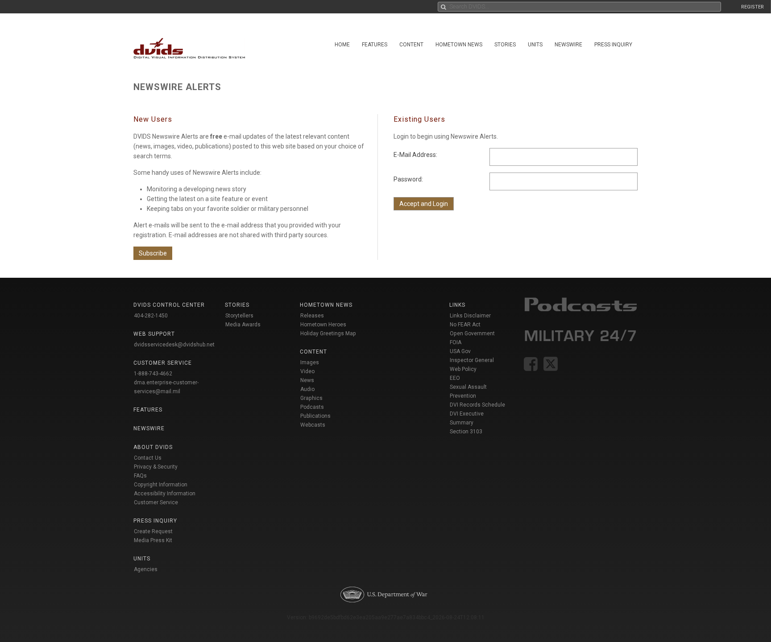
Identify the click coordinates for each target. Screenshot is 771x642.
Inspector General (472, 360)
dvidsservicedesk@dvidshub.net (174, 345)
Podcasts (312, 407)
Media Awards (243, 324)
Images (309, 362)
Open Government (472, 333)
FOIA (455, 342)
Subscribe (153, 253)
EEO (455, 378)
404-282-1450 (151, 316)
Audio (307, 389)
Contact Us (148, 458)
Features (374, 44)
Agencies (146, 569)
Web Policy (463, 369)
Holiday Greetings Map (328, 333)
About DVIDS (153, 447)
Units (535, 44)
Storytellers (239, 316)
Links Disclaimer (470, 316)
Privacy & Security (156, 467)
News (307, 380)
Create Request (153, 531)
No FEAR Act (465, 324)
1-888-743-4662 (153, 373)
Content (411, 44)
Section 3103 (466, 431)
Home (342, 44)
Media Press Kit (153, 540)
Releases (312, 316)
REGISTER (752, 7)
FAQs (140, 476)
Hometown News (458, 44)
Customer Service (156, 502)
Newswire (568, 44)
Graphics (311, 398)
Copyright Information (160, 485)
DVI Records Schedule (477, 405)
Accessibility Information (164, 493)
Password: (408, 179)
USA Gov (460, 351)
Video (307, 371)
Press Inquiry (613, 44)
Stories (505, 44)
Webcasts (312, 425)
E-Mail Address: (415, 154)
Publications (315, 416)
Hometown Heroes (323, 324)
